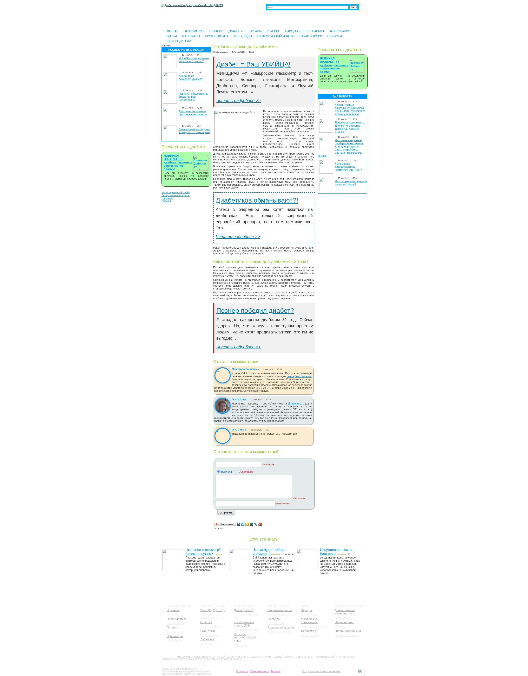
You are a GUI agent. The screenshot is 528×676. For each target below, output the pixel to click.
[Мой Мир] (251, 524)
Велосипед (308, 630)
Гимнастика (309, 614)
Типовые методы (279, 605)
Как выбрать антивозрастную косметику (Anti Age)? (348, 166)
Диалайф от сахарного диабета (190, 77)
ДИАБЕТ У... (236, 31)
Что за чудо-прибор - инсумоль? (269, 552)
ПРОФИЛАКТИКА (216, 36)
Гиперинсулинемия (348, 630)
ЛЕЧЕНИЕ (273, 31)
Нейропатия (343, 617)
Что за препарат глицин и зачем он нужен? (351, 183)
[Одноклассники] (247, 524)
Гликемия (167, 198)
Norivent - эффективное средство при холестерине (193, 96)
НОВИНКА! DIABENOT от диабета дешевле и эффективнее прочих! (178, 162)
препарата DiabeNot (299, 376)
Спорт (305, 605)
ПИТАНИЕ (216, 31)
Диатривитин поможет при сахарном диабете (193, 113)
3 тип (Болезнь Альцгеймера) (210, 616)
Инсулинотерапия (280, 610)
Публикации (175, 636)
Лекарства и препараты (175, 195)
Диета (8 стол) (243, 610)
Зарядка (306, 610)
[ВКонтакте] (238, 524)
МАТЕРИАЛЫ (191, 36)
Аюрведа (274, 618)
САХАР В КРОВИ (310, 36)
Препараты (174, 640)
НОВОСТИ (334, 36)
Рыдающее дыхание (281, 627)
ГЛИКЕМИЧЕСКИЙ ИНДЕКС (275, 36)
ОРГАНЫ (256, 31)
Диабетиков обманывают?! (257, 200)
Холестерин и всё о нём (175, 192)
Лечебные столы (245, 605)
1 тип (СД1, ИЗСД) (212, 605)
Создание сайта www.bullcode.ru (321, 671)
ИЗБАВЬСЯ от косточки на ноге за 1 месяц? (194, 60)
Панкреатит (342, 626)
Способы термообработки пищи (245, 637)
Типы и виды (175, 623)
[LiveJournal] (256, 524)
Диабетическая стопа (349, 605)
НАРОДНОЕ (293, 31)
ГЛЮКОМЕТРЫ (194, 31)
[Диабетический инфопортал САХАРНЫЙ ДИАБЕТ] (192, 5)
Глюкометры (175, 614)
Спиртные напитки (246, 629)
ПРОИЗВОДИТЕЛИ (178, 41)
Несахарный (208, 643)
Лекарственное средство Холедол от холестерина (194, 131)
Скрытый (206, 622)
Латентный (207, 630)
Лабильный (208, 639)
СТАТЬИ (171, 36)
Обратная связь (259, 671)
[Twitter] (243, 524)
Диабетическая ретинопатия (345, 611)
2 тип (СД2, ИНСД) (212, 610)
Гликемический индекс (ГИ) (244, 623)
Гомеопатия (276, 623)
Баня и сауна (310, 635)
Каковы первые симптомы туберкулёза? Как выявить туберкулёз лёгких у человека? (350, 109)
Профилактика (176, 618)
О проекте (242, 671)
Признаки (173, 610)
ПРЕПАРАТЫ (315, 31)
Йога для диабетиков (282, 614)
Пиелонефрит (344, 622)
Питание (172, 627)
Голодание (241, 645)
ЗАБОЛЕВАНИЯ (339, 31)
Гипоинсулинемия (347, 635)
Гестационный (210, 626)
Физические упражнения (309, 620)
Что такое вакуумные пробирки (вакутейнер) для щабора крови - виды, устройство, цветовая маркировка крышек (340, 148)
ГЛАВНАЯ (171, 31)
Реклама (275, 671)
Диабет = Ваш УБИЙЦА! (253, 64)
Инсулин (166, 201)
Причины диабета (179, 605)
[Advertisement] (186, 267)
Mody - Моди (209, 635)
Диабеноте (294, 403)
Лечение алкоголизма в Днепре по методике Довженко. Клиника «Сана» (349, 127)
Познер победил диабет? (255, 310)
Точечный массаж (280, 631)
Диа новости (175, 631)
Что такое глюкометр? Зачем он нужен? (203, 552)
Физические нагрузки (315, 626)
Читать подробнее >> (238, 100)
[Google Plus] (260, 524)
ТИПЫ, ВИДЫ (242, 36)
